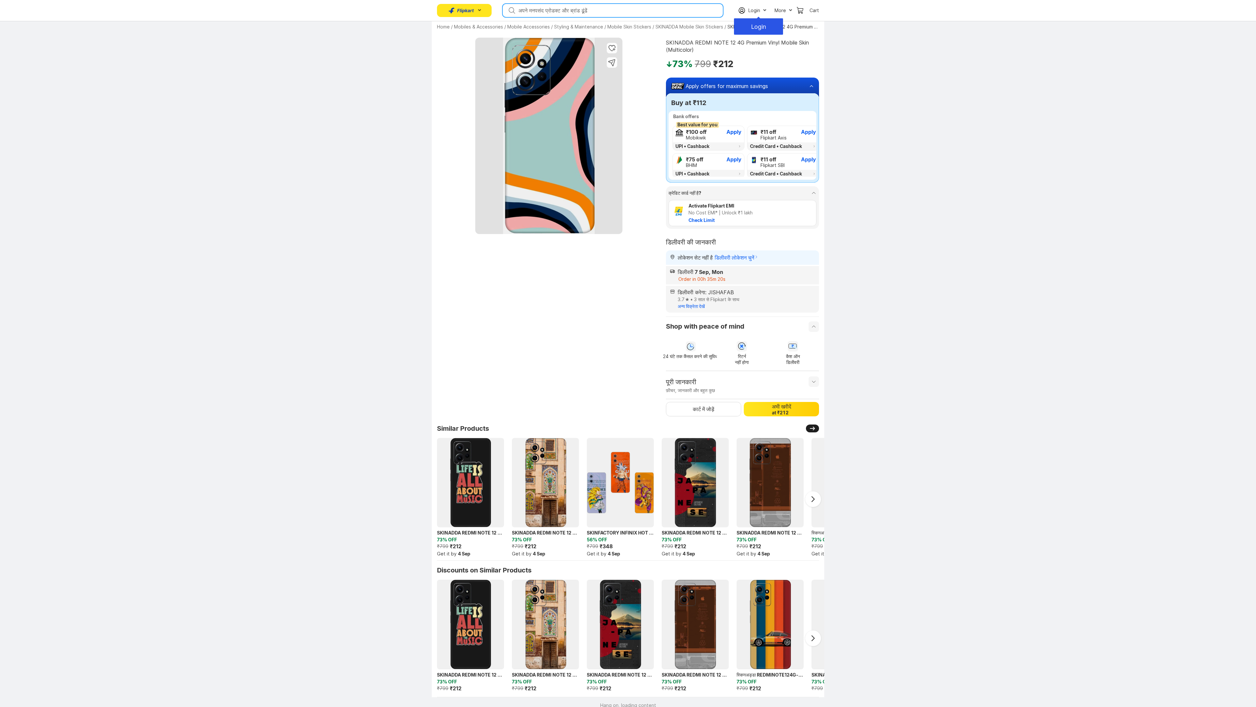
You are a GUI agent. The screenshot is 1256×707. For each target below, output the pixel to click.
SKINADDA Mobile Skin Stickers (689, 26)
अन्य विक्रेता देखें (691, 306)
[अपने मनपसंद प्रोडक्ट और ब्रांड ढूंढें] (511, 10)
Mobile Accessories (528, 26)
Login (758, 26)
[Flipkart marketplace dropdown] (461, 10)
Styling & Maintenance (578, 26)
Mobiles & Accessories (478, 26)
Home (443, 26)
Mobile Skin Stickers (629, 26)
